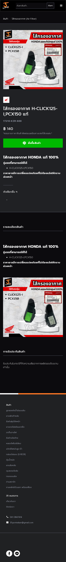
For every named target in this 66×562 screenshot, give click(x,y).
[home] (5, 5)
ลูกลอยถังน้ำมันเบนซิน (15, 410)
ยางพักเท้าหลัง (12, 415)
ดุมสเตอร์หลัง (12, 470)
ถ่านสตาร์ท (10, 481)
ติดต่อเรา (10, 506)
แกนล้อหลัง (11, 465)
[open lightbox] (33, 59)
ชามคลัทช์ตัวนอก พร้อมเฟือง (19, 487)
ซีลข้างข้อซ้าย (12, 437)
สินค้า (5, 18)
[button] (61, 5)
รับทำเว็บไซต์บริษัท (44, 545)
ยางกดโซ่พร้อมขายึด (15, 426)
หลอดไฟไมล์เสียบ (13, 443)
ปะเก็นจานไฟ (11, 432)
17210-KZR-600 (12, 121)
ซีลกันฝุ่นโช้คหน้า (13, 421)
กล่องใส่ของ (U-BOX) (16, 454)
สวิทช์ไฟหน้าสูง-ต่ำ (14, 448)
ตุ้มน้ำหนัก (10, 459)
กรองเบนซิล (11, 476)
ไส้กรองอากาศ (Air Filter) (24, 18)
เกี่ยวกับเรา (11, 501)
